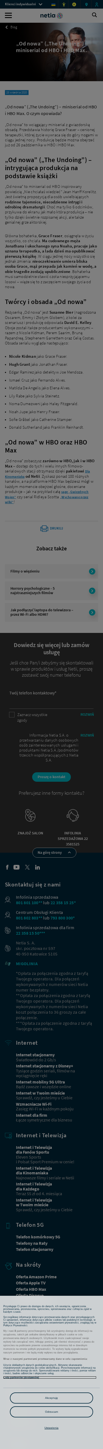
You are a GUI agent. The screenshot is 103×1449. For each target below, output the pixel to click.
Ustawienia (51, 1427)
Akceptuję (51, 1397)
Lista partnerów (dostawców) (21, 1377)
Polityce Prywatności (15, 1325)
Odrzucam (51, 1411)
